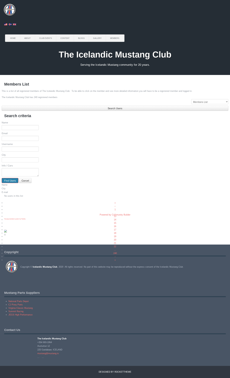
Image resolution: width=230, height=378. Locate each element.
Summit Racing (15, 311)
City (4, 154)
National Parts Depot (18, 301)
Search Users (115, 108)
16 (115, 226)
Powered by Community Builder (115, 214)
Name (5, 122)
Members (114, 38)
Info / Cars (7, 165)
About (27, 38)
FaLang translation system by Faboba (14, 219)
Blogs (81, 38)
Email (5, 133)
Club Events (45, 38)
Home (13, 38)
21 (115, 243)
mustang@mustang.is (48, 353)
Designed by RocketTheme (115, 372)
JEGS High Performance (20, 314)
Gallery (97, 38)
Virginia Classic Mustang (20, 308)
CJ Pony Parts (15, 304)
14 (115, 219)
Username (7, 144)
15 (115, 223)
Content (65, 38)
